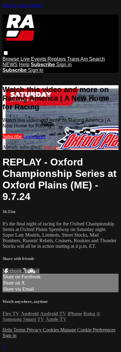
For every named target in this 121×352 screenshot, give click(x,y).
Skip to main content (22, 5)
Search (97, 59)
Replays (57, 59)
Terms (20, 329)
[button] (6, 53)
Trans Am (78, 59)
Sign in (64, 64)
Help (24, 64)
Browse (11, 59)
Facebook (12, 270)
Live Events (33, 59)
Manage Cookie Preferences (87, 329)
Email (33, 270)
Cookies (51, 329)
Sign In (35, 70)
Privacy (35, 329)
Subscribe (12, 136)
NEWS (10, 64)
